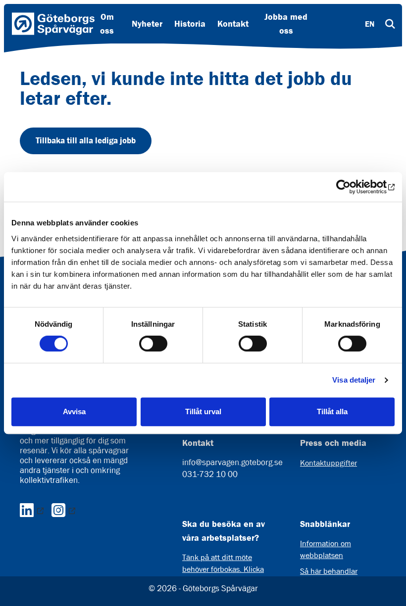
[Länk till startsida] (53, 24)
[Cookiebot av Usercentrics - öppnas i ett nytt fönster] (351, 186)
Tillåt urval (203, 411)
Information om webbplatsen (325, 549)
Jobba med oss (285, 24)
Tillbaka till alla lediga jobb (86, 140)
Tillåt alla (332, 411)
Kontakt (233, 24)
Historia (189, 24)
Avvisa (74, 411)
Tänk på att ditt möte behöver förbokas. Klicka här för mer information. (223, 569)
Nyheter (147, 24)
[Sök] (390, 24)
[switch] (153, 343)
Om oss (107, 24)
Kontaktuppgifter (328, 463)
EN (369, 23)
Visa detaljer (353, 380)
